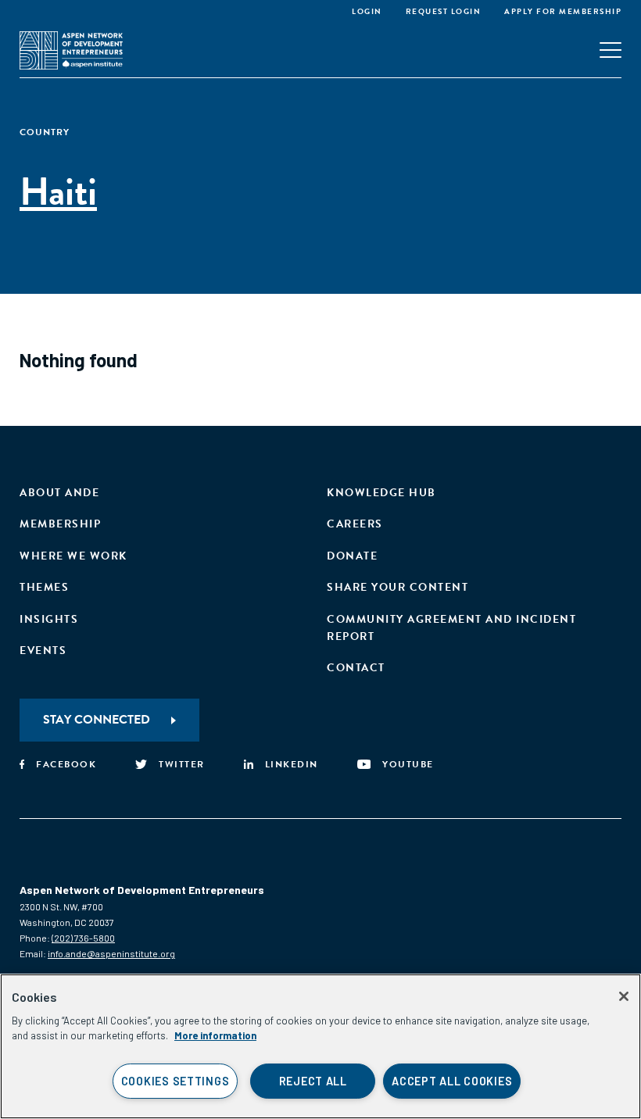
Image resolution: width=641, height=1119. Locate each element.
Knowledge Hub (381, 492)
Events (43, 650)
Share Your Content (397, 587)
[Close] (624, 996)
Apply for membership (562, 11)
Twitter (182, 764)
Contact (356, 668)
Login (367, 11)
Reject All (313, 1081)
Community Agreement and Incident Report (451, 628)
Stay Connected (96, 719)
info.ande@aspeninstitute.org (111, 953)
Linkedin (291, 764)
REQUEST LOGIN (444, 11)
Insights (49, 619)
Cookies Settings (175, 1081)
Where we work (73, 556)
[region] (320, 1046)
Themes (44, 587)
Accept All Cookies (452, 1081)
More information (215, 1035)
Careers (355, 524)
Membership (60, 524)
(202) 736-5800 (83, 937)
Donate (352, 556)
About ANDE (59, 492)
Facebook (66, 764)
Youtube (408, 764)
